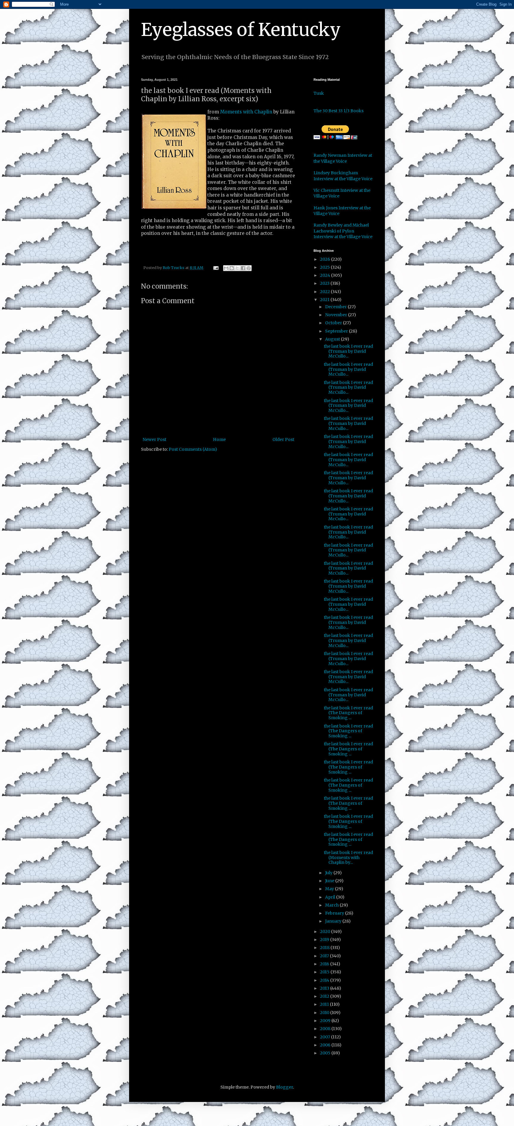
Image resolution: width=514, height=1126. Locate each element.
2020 (325, 931)
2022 (325, 291)
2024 (325, 275)
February (335, 913)
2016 (325, 964)
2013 (325, 988)
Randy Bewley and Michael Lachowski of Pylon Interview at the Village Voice (343, 230)
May (330, 888)
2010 (325, 1012)
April (330, 897)
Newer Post (154, 439)
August (333, 339)
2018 (325, 947)
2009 (325, 1020)
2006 (325, 1045)
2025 (325, 267)
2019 (325, 939)
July (329, 872)
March (332, 905)
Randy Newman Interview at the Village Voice (343, 158)
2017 (325, 956)
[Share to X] (237, 268)
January (333, 921)
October (334, 322)
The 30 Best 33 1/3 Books (338, 110)
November (336, 314)
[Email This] (226, 268)
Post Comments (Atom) (193, 449)
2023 (325, 283)
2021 (325, 299)
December (336, 306)
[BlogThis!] (232, 268)
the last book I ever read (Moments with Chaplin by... (348, 857)
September (337, 331)
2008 (325, 1028)
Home (219, 439)
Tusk (319, 93)
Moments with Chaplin (246, 112)
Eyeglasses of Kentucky (241, 29)
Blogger (284, 1087)
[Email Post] (215, 267)
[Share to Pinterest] (249, 268)
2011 (325, 1004)
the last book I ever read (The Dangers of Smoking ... (348, 713)
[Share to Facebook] (243, 268)
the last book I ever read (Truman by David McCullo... (348, 351)
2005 (325, 1053)
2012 (325, 996)
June (330, 880)
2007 (325, 1037)
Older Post (283, 439)
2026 (325, 259)
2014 (325, 980)
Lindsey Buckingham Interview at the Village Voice (343, 175)
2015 (325, 972)
